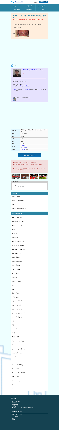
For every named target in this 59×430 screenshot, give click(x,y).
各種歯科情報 (17, 9)
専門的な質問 (15, 376)
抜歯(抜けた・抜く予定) (18, 221)
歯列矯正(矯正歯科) (17, 261)
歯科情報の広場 (15, 406)
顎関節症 (14, 277)
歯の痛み (14, 229)
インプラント (15, 357)
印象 (21, 86)
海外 (13, 385)
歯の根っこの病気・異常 (18, 241)
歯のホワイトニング (17, 285)
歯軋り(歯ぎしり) (16, 273)
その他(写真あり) (25, 145)
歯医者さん (27, 89)
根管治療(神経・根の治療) (18, 245)
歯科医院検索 (41, 6)
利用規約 (14, 418)
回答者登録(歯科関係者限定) (19, 208)
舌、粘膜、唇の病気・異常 (18, 313)
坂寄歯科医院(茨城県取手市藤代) (30, 70)
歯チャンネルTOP (17, 6)
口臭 (13, 289)
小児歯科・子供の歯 (17, 301)
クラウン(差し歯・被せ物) (18, 349)
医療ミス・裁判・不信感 (18, 341)
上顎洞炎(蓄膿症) (16, 297)
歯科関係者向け (29, 9)
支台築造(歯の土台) (17, 353)
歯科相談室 (29, 6)
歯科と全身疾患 (16, 381)
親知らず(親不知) (16, 293)
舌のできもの (24, 147)
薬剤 (13, 325)
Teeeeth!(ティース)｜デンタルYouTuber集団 (22, 407)
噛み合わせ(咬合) (16, 269)
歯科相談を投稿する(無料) (18, 200)
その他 (14, 389)
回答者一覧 (15, 204)
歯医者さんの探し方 (17, 217)
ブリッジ (14, 361)
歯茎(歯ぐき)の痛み (17, 253)
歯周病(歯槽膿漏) (16, 257)
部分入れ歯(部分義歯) (17, 365)
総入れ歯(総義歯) (16, 369)
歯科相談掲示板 (43, 1)
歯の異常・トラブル (17, 225)
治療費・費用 (15, 337)
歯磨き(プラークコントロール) (19, 309)
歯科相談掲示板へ (29, 155)
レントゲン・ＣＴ (16, 329)
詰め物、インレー (16, 345)
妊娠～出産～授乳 (16, 305)
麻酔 (13, 321)
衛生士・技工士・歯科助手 (18, 372)
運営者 (13, 419)
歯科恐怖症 (15, 333)
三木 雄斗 (23, 149)
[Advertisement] (29, 51)
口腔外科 (16, 89)
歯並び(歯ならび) (16, 265)
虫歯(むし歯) (15, 237)
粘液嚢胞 (25, 86)
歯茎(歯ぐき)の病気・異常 (18, 249)
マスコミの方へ (15, 416)
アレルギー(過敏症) (17, 317)
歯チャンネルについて (17, 414)
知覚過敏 (14, 233)
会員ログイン (41, 9)
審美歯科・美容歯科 (17, 281)
